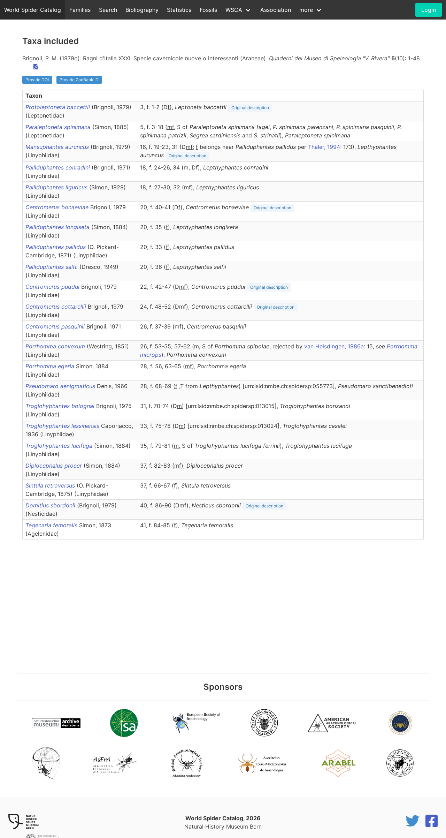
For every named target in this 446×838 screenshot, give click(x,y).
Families (80, 9)
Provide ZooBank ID (79, 79)
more (306, 9)
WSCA (233, 9)
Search (108, 9)
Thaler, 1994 (324, 146)
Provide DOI (37, 79)
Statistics (179, 9)
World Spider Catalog (32, 9)
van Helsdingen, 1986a (334, 346)
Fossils (208, 9)
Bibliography (142, 9)
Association (275, 9)
